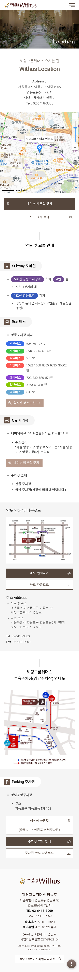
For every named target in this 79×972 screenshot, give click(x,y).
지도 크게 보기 (39, 217)
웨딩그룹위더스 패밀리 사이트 (37, 959)
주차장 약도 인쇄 (39, 841)
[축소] (75, 147)
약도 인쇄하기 (39, 573)
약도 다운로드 (39, 585)
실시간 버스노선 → (26, 403)
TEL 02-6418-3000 (39, 911)
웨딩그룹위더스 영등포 (20, 5)
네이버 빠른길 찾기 (39, 204)
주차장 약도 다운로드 (39, 853)
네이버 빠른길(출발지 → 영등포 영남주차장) (39, 825)
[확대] (75, 116)
